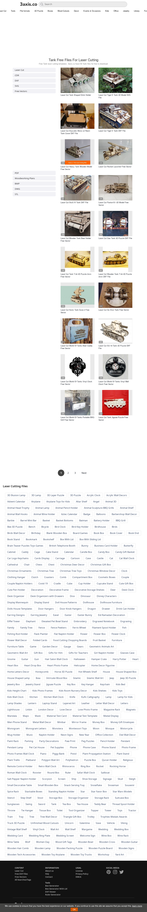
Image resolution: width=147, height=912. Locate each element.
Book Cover (116, 533)
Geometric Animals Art (101, 646)
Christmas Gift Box (101, 564)
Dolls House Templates (19, 608)
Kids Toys (117, 690)
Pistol (73, 753)
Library (137, 10)
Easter (68, 615)
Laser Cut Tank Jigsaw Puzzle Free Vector (113, 418)
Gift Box (38, 652)
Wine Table (13, 842)
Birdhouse (100, 526)
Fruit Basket (99, 640)
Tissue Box (45, 810)
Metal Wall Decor (42, 722)
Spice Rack (13, 791)
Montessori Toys (78, 728)
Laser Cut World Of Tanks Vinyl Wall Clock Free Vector (113, 382)
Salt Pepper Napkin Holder (21, 778)
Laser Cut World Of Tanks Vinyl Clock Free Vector (76, 382)
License (79, 871)
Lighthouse (13, 709)
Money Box (98, 722)
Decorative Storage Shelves (89, 589)
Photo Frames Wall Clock (20, 753)
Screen (61, 778)
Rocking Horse (118, 766)
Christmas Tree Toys (71, 570)
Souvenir (130, 785)
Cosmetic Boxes (106, 577)
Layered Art (69, 703)
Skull (120, 778)
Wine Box (106, 835)
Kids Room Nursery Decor (73, 690)
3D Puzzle (38, 10)
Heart (135, 659)
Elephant (31, 621)
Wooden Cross (107, 842)
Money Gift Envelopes (122, 722)
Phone (73, 747)
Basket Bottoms (64, 520)
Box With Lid (67, 539)
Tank (53, 804)
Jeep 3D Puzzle (128, 678)
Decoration (37, 589)
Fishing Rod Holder (17, 634)
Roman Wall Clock (17, 772)
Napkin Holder (47, 734)
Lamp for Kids (125, 697)
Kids (107, 10)
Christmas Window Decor (101, 570)
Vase (98, 823)
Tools (13, 10)
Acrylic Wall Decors (116, 495)
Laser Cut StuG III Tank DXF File (74, 202)
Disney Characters (107, 596)
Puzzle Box (90, 760)
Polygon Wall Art (51, 760)
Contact (49, 877)
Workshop (103, 854)
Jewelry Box (13, 684)
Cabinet (11, 552)
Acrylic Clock (93, 495)
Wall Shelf (70, 829)
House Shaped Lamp (18, 678)
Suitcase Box (122, 797)
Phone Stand (109, 747)
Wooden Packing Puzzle (70, 848)
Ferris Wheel (79, 627)
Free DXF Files (21, 874)
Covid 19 (43, 583)
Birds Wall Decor (16, 533)
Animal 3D (110, 501)
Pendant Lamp (15, 747)
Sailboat (105, 772)
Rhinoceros (68, 766)
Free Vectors (21, 91)
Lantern (32, 703)
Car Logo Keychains (18, 558)
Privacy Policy (82, 874)
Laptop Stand (49, 703)
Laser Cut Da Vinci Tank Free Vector (113, 309)
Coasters (49, 577)
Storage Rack (102, 797)
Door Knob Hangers (71, 608)
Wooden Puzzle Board (101, 848)
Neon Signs (67, 734)
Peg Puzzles (87, 741)
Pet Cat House (37, 747)
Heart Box (12, 665)
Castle (100, 558)
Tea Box (66, 804)
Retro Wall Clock (47, 766)
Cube (69, 583)
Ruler (68, 772)
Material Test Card (57, 715)
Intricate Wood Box (56, 678)
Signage (107, 778)
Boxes (50, 10)
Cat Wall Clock (126, 558)
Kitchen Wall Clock (54, 697)
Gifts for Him (56, 652)
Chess (39, 564)
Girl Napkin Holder (104, 652)
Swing (29, 804)
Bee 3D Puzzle (15, 526)
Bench (32, 526)
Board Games (80, 533)
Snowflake (96, 785)
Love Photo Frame (88, 709)
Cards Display (42, 558)
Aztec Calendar (69, 514)
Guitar (24, 659)
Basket (46, 520)
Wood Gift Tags (63, 842)
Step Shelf (26, 797)
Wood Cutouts (63, 10)
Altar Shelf (81, 501)
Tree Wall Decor (48, 816)
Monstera (57, 728)
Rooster (37, 772)
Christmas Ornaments (19, 570)
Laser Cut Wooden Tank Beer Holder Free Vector (76, 239)
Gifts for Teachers (78, 652)
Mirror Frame (79, 722)
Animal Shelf (127, 507)
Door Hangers (46, 608)
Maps (26, 715)
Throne (11, 810)
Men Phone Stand (17, 722)
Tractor (132, 810)
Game (33, 646)
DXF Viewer (50, 892)
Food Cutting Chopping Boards (70, 640)
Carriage (60, 558)
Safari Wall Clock (86, 772)
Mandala (12, 715)
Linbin (29, 709)
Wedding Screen (65, 835)
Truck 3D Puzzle (16, 823)
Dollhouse (88, 602)
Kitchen (34, 697)
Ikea (38, 678)
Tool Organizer (77, 810)
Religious (128, 760)
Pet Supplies (57, 747)
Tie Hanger (27, 810)
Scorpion (47, 778)
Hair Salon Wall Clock (56, 659)
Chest (51, 564)
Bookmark (31, 539)
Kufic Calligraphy (90, 697)
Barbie (10, 520)
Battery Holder (102, 520)
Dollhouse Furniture (111, 602)
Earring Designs (16, 615)
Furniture (117, 640)
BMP (17, 183)
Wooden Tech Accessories (21, 854)
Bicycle (45, 526)
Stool (40, 797)
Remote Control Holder (20, 766)
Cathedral (12, 564)
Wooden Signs (126, 848)
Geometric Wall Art (17, 652)
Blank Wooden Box (57, 533)
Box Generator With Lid (56, 889)
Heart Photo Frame (57, 665)
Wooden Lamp (43, 848)
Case (88, 558)
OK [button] (74, 909)
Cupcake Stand (105, 583)
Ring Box (85, 766)
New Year (84, 734)
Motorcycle (126, 728)
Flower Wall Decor (17, 640)
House (106, 671)
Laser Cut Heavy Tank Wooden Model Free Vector (76, 167)
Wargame (87, 829)
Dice (72, 596)
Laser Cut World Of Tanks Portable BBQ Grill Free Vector (77, 418)
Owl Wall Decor (127, 734)
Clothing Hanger (16, 577)
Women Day (42, 842)
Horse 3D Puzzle (63, 671)
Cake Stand (52, 552)
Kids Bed (120, 684)
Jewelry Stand (33, 684)
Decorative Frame (59, 589)
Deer (113, 589)
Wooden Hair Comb (18, 848)
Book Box (99, 533)
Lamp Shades (14, 703)
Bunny (84, 545)
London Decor (46, 709)
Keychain (105, 684)
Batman (83, 520)
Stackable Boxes (33, 791)
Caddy (25, 552)
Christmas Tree (45, 570)
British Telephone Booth (62, 545)
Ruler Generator (53, 894)
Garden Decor (50, 646)
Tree (31, 816)
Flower (84, 634)
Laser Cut (19, 69)
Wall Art (55, 829)
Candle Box (86, 552)
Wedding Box (121, 829)
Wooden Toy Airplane (53, 854)
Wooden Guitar (129, 842)
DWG (17, 188)
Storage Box (55, 797)
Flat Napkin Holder (64, 634)
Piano (43, 753)
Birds (114, 526)
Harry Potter (119, 659)
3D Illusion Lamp (16, 495)
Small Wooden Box (48, 785)
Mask (38, 715)
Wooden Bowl (85, 842)
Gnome (11, 659)
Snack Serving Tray (74, 785)
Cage (37, 552)
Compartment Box (82, 577)
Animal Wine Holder (44, 514)
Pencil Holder (107, 741)
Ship (73, 778)
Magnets (131, 709)
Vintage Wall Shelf (17, 829)
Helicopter (79, 665)
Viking (124, 823)
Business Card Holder (106, 545)
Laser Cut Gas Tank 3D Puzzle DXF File (115, 238)
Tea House (82, 804)
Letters (124, 703)
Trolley (90, 816)
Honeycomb (42, 671)
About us (49, 871)
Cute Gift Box (126, 583)
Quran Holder (109, 760)
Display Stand (41, 602)
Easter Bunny (85, 615)
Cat (111, 558)
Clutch (34, 577)
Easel (56, 615)
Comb (63, 577)
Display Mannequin (17, 602)
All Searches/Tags (23, 879)
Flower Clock (118, 634)
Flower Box (100, 634)
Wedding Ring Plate (39, 835)
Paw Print (70, 741)
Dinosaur (86, 596)
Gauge (67, 646)
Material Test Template (85, 715)
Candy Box (103, 552)
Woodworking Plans (25, 178)
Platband (31, 760)
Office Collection (104, 734)
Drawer (106, 608)
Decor (76, 10)
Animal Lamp (42, 507)
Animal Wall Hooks (17, 514)
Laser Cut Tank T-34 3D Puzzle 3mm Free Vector (76, 275)
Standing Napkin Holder (61, 791)
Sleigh (132, 778)
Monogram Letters (36, 728)
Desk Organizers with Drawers (47, 596)
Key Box (71, 684)
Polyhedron (72, 760)
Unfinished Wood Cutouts (45, 823)
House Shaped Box (126, 671)
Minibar (61, 722)
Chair (27, 564)
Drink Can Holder (125, 608)
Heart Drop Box (32, 665)
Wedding (103, 829)
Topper (95, 810)
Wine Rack (123, 835)
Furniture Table (15, 646)
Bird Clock (60, 526)
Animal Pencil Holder (66, 507)
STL (16, 194)
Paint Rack (13, 741)
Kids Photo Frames (42, 690)
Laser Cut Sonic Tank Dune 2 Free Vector (75, 311)
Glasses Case (127, 652)
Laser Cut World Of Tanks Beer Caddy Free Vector (76, 347)
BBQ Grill (120, 520)
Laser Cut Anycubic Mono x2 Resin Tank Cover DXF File (75, 132)
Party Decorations (49, 741)
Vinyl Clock (39, 829)
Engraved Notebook (103, 621)
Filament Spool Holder (104, 627)
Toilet (60, 810)
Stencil (10, 797)
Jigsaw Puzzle (53, 684)
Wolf (27, 842)
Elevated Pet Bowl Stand (55, 621)
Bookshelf (48, 539)
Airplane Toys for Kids (58, 501)
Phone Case (89, 747)
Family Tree (26, 627)
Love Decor (66, 709)
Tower (108, 810)
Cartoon (75, 558)
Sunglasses (13, 804)
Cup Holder (84, 583)
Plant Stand (123, 753)
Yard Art (119, 854)
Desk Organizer (15, 596)
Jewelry (126, 10)
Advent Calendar (16, 501)
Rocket (100, 766)
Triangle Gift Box (72, 816)
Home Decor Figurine (103, 665)
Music (29, 734)
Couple (125, 577)
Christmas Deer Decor (72, 564)
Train (10, 816)
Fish (124, 627)
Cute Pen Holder (16, 589)
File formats (25, 10)
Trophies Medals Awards (113, 816)
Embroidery (80, 621)
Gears (80, 646)
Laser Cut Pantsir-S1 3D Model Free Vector (113, 203)
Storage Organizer (78, 797)
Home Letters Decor (18, 671)
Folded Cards (40, 640)
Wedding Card (15, 835)
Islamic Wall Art (95, 678)
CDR (17, 75)
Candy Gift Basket (125, 552)
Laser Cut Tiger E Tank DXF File (111, 130)
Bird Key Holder (80, 526)
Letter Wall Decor (105, 703)
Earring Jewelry (39, 615)
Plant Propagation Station (97, 753)
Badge (86, 514)
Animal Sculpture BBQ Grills (99, 507)
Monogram (13, 728)
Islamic (77, 678)
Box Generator (52, 885)
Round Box (53, 772)
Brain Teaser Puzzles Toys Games (25, 545)
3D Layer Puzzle (55, 495)
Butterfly (128, 545)
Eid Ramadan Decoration (111, 615)
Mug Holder (13, 734)
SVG (17, 85)
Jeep (112, 678)
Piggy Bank (58, 753)
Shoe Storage (89, 778)
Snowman (113, 785)
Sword (41, 804)
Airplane (35, 501)
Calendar (69, 552)
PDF (17, 172)
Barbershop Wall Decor (124, 514)
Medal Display (111, 715)
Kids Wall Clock (15, 697)
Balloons (101, 514)
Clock (124, 570)
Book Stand (13, 539)
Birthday (35, 533)
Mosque (109, 728)
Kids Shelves (99, 690)
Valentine (85, 823)
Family (10, 627)
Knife (72, 697)
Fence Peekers (58, 627)
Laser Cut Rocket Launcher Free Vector (114, 166)
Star (83, 791)
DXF (17, 80)
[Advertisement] (73, 36)
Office (116, 10)
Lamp (109, 697)
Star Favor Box (99, 791)
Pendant (125, 741)
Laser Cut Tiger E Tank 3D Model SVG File (114, 96)
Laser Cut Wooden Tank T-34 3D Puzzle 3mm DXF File (115, 275)
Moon (96, 728)
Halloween (79, 659)
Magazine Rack (112, 709)
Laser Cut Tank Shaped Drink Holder (76, 95)
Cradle (57, 583)
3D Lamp (36, 495)
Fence (41, 627)
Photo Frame (129, 747)
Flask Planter (41, 634)
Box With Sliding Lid (90, 539)
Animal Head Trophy (18, 507)
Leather (85, 703)
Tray (21, 816)
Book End (133, 533)
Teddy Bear (100, 804)
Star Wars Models (122, 791)
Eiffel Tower (13, 621)
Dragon (92, 608)
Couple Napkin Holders (19, 583)
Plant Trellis (13, 760)
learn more (137, 905)
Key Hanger (87, 684)
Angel (96, 501)
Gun (36, 659)
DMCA (78, 877)
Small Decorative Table (19, 785)
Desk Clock (128, 589)
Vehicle (111, 823)
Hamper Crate (99, 659)
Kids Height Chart (16, 690)
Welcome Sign (87, 835)
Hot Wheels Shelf (87, 671)
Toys (119, 810)
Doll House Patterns (66, 602)
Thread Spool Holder (123, 804)
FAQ (47, 874)
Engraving (125, 621)
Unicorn (69, 823)
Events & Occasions (92, 10)
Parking (29, 741)
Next (84, 472)
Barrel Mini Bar (28, 520)
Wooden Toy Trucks (81, 854)
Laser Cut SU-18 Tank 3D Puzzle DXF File (114, 347)
